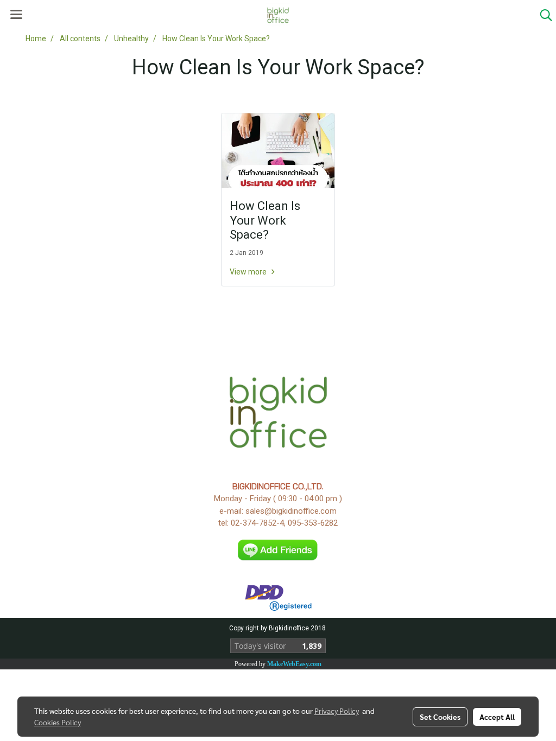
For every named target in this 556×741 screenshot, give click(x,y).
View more (249, 271)
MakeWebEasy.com (294, 664)
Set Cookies (440, 716)
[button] (542, 15)
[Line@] (278, 549)
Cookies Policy (57, 722)
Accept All (497, 716)
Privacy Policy (336, 711)
